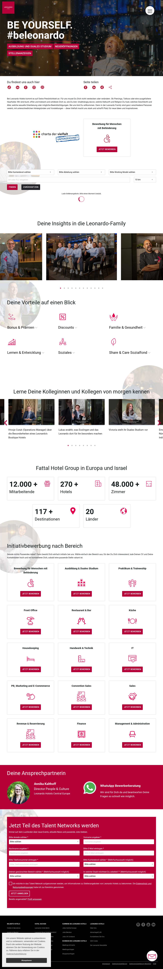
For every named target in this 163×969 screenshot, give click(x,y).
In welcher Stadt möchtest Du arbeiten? (114, 872)
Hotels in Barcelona (13, 928)
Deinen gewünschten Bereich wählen (39, 872)
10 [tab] (95, 288)
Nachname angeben (18, 848)
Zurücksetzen (30, 187)
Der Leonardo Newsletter (98, 945)
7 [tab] (83, 288)
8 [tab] (87, 288)
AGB (154, 964)
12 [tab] (102, 288)
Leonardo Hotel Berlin (42, 928)
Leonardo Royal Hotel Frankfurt (45, 932)
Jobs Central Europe (69, 928)
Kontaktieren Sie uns (97, 937)
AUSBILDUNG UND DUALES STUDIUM (30, 46)
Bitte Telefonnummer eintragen (23, 860)
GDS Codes (94, 941)
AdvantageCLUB (95, 932)
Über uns (93, 928)
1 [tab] (60, 288)
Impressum (106, 964)
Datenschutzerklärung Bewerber (140, 964)
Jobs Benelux (67, 932)
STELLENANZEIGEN (20, 53)
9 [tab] (91, 288)
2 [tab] (64, 288)
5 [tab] (75, 288)
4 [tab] (72, 288)
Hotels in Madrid (12, 932)
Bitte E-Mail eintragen (93, 848)
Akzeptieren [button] (26, 960)
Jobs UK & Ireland (68, 937)
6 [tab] (79, 288)
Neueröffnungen (66, 46)
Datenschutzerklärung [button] (16, 954)
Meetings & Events (68, 945)
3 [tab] (68, 288)
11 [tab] (98, 288)
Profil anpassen (35, 899)
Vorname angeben (92, 837)
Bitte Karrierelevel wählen (108, 860)
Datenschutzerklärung (119, 964)
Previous (4, 257)
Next (158, 257)
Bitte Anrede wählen (18, 837)
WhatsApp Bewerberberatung (120, 786)
